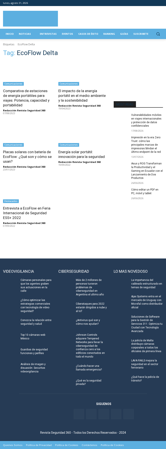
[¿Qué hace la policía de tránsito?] (121, 380)
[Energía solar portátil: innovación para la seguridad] (83, 134)
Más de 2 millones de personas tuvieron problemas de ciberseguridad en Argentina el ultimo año (90, 287)
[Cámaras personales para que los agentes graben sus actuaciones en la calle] (10, 283)
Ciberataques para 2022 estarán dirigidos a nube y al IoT (91, 307)
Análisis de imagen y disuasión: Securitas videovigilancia (33, 368)
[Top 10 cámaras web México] (10, 338)
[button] (158, 34)
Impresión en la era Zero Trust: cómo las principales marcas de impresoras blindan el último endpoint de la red (146, 144)
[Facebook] (136, 3)
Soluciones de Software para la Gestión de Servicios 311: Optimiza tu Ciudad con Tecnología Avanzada (147, 324)
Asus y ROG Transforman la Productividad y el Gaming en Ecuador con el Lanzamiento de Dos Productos (147, 171)
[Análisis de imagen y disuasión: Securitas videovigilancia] (10, 367)
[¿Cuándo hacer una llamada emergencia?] (65, 369)
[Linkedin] (148, 3)
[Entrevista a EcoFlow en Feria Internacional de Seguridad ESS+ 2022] (27, 190)
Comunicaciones (13, 83)
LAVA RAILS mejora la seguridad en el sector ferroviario (144, 364)
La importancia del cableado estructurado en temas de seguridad (146, 284)
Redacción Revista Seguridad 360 (24, 110)
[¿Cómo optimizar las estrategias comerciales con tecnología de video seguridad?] (10, 303)
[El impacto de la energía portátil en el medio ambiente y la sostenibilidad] (83, 73)
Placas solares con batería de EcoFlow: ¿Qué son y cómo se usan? (27, 157)
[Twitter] (142, 3)
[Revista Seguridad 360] (30, 19)
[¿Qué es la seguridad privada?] (65, 384)
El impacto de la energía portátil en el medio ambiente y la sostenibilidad (82, 95)
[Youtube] (154, 3)
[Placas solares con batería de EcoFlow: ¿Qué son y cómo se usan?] (27, 134)
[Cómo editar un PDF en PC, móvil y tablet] (121, 193)
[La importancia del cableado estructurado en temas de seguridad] (121, 283)
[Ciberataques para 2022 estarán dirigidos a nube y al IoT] (65, 307)
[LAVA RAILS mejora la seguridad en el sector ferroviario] (121, 364)
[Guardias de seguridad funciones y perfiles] (10, 353)
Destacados (11, 201)
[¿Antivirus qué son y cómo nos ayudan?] (65, 323)
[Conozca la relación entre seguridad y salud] (10, 323)
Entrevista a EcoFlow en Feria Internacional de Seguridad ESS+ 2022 (26, 213)
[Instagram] (160, 3)
